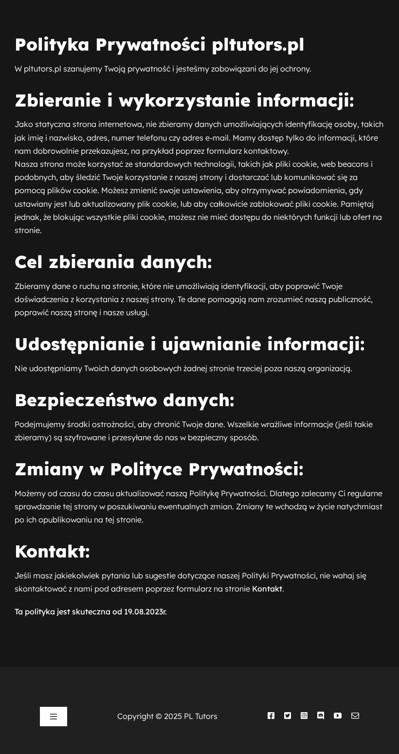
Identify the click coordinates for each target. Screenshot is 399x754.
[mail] (355, 715)
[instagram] (304, 715)
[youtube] (338, 715)
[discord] (320, 715)
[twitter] (287, 715)
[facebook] (271, 715)
